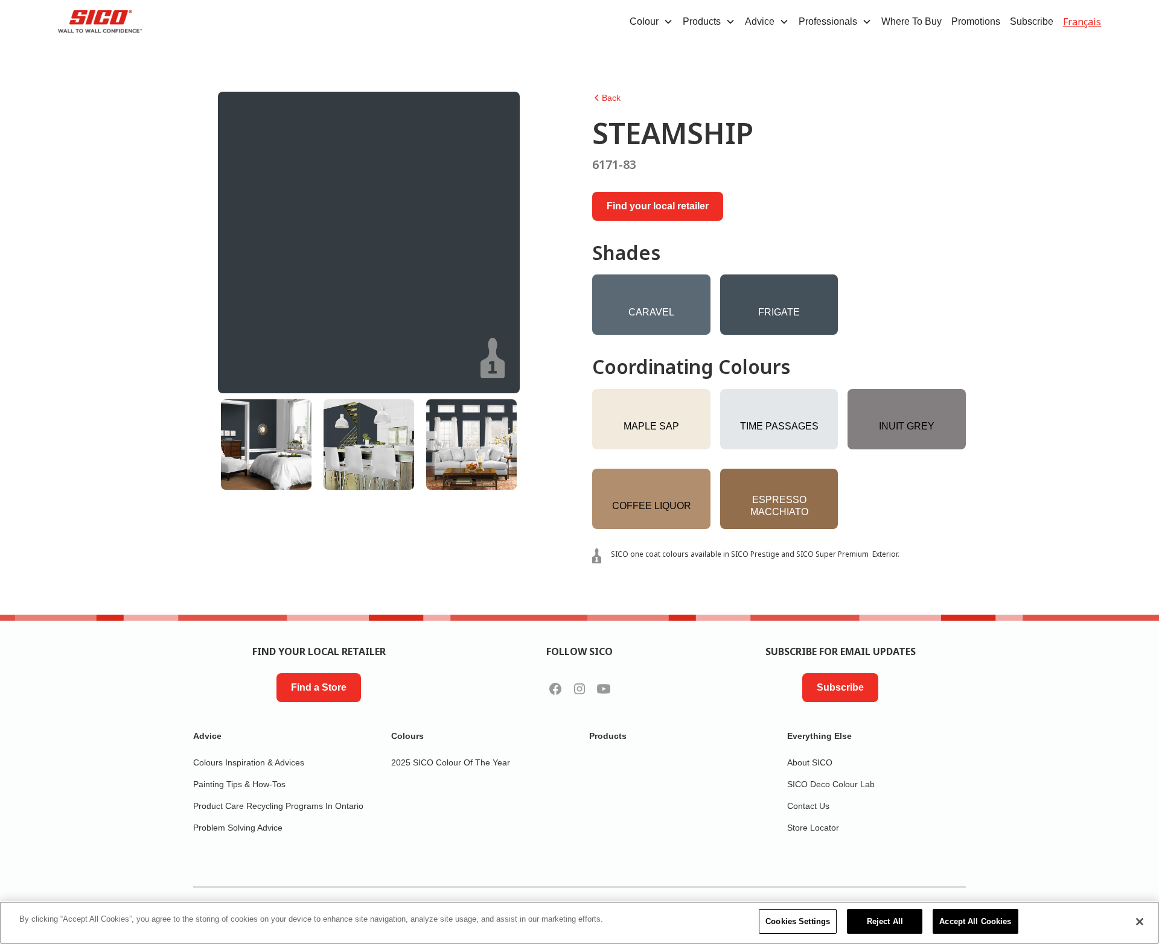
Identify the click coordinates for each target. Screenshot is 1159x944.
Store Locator (813, 827)
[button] (651, 21)
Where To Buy (911, 21)
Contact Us (808, 806)
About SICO (809, 762)
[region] (579, 922)
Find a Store (318, 687)
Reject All (885, 921)
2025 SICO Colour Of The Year (450, 762)
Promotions (975, 21)
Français (1082, 21)
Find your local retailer (658, 206)
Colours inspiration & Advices (248, 762)
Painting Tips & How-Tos (239, 784)
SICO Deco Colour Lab (831, 784)
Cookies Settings (797, 921)
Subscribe (1031, 21)
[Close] (1139, 921)
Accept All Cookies (975, 921)
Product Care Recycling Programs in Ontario (278, 806)
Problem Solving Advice (238, 827)
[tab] (266, 444)
